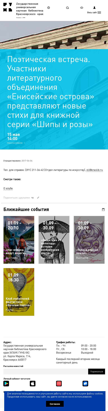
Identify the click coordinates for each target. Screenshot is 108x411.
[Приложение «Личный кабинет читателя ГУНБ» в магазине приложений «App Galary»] (59, 383)
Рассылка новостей (13, 366)
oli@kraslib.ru (94, 170)
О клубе (8, 188)
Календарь (102, 209)
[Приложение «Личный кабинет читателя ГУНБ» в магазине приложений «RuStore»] (85, 383)
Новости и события (14, 143)
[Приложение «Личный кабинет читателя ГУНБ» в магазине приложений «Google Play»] (6, 383)
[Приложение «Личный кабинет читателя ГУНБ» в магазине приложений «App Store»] (32, 383)
